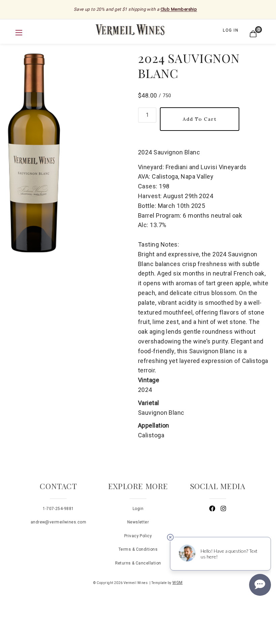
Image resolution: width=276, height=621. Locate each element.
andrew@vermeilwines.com (58, 522)
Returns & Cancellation (138, 563)
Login (138, 508)
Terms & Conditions (138, 549)
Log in (230, 30)
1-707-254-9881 (58, 508)
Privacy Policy (138, 536)
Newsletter (138, 522)
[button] (18, 32)
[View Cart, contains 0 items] (252, 29)
